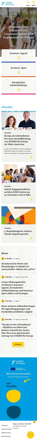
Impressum (4, 425)
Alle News (18, 344)
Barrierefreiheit (6, 436)
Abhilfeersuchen (6, 433)
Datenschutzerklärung (7, 429)
